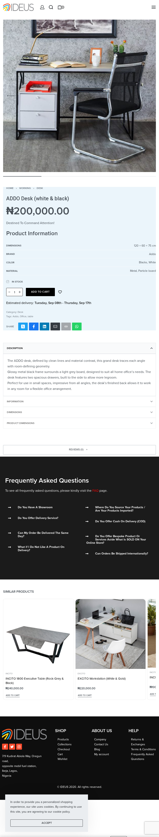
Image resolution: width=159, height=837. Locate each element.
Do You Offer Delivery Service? (38, 518)
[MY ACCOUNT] (42, 7)
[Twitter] (12, 747)
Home (9, 188)
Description (15, 348)
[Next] (148, 96)
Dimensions (14, 412)
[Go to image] (22, 176)
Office (23, 316)
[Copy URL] (66, 326)
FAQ (95, 491)
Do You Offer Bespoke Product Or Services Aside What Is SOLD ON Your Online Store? (116, 539)
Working (25, 188)
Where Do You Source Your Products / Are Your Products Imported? (120, 509)
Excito (81, 674)
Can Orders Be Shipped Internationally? (121, 553)
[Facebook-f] (5, 747)
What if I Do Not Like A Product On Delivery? (41, 548)
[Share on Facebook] (34, 326)
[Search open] (51, 7)
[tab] (79, 348)
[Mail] (55, 326)
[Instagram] (19, 747)
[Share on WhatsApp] (77, 326)
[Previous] (11, 96)
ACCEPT (47, 823)
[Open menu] (153, 7)
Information (15, 401)
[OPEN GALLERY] (79, 96)
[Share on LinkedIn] (44, 326)
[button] (79, 450)
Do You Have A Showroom (35, 507)
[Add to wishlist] (60, 292)
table (30, 316)
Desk (40, 188)
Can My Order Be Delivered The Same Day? (43, 534)
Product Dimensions (20, 423)
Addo (16, 316)
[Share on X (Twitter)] (23, 326)
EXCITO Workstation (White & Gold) (102, 678)
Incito (9, 674)
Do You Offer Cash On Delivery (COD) (120, 521)
